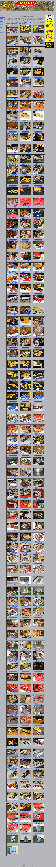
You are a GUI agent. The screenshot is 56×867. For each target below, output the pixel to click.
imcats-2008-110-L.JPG (25, 423)
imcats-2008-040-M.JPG (13, 174)
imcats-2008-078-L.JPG (38, 304)
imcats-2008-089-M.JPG (25, 347)
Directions (1, 21)
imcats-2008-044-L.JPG (25, 186)
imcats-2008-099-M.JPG (38, 379)
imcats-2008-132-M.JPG (38, 498)
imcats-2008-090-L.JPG (38, 348)
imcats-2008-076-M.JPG (13, 303)
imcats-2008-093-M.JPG (38, 357)
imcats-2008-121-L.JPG (12, 466)
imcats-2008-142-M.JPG (13, 541)
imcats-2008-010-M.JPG (13, 66)
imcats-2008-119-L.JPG (25, 456)
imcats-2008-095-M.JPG (25, 368)
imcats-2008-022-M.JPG (13, 109)
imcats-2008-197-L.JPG (25, 737)
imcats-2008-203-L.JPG (25, 758)
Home (1, 15)
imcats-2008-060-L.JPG (38, 240)
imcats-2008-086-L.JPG (25, 337)
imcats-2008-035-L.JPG (25, 153)
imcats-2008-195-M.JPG (38, 725)
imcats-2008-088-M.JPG (13, 347)
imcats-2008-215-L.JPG (25, 801)
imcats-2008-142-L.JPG (12, 542)
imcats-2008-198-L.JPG (38, 737)
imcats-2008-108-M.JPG (38, 411)
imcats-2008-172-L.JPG (12, 650)
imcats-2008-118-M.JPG (13, 455)
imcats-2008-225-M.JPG (38, 833)
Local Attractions (3, 25)
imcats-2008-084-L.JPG (38, 326)
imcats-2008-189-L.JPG (38, 704)
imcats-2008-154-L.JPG (12, 585)
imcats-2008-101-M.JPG (25, 390)
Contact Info (2, 32)
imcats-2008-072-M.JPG (38, 282)
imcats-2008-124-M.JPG (13, 476)
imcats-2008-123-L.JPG (38, 466)
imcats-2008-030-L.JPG (38, 132)
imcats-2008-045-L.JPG (38, 186)
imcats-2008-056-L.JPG (25, 229)
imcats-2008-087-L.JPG (38, 337)
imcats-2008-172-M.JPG (13, 649)
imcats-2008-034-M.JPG (13, 152)
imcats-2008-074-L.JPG (25, 294)
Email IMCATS (2, 33)
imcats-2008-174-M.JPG (38, 649)
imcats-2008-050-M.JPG (25, 206)
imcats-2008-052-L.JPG (12, 218)
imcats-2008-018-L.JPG (38, 88)
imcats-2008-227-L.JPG (25, 845)
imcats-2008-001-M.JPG (13, 33)
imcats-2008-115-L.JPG (12, 445)
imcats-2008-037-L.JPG (12, 164)
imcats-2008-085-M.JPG (13, 336)
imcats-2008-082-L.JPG (12, 326)
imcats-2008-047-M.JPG (25, 195)
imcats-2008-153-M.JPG (38, 573)
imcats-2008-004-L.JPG (12, 45)
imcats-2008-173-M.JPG (25, 649)
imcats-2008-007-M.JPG (13, 55)
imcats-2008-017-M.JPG (25, 87)
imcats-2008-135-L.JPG (38, 510)
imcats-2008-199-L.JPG (12, 747)
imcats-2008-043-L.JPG (12, 186)
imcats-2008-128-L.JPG (25, 488)
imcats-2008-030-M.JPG (38, 131)
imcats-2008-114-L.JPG (38, 434)
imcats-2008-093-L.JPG (38, 358)
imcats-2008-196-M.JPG (13, 735)
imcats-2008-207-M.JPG (38, 768)
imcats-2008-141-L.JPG (38, 531)
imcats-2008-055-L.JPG (12, 229)
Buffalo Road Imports (30, 863)
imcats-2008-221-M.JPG (25, 822)
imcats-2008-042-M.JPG (38, 174)
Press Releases (2, 29)
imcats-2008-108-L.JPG (38, 412)
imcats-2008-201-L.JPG (38, 747)
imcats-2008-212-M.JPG (25, 789)
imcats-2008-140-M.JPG (25, 530)
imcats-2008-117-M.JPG (38, 444)
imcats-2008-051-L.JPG (38, 207)
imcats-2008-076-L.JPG (12, 304)
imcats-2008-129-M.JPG (38, 487)
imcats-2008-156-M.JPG (38, 584)
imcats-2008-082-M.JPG (13, 325)
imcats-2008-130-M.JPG (13, 498)
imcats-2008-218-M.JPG (25, 811)
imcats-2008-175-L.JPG (12, 661)
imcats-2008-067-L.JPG (12, 272)
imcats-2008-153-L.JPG (38, 574)
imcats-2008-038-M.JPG (25, 163)
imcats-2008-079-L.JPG (12, 315)
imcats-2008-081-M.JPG (38, 314)
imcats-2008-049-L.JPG (12, 207)
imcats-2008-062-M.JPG (25, 249)
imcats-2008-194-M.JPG (25, 725)
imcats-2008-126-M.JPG (38, 476)
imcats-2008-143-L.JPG (25, 542)
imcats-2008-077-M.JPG (25, 303)
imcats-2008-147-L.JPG (38, 553)
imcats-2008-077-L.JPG (25, 304)
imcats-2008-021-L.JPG (38, 99)
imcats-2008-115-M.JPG (13, 444)
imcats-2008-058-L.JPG (12, 240)
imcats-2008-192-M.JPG (38, 714)
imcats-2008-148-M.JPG (13, 563)
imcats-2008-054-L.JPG (38, 218)
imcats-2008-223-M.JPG (13, 833)
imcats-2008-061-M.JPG (13, 249)
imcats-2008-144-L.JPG (38, 542)
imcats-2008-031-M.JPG (13, 141)
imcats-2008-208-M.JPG (13, 779)
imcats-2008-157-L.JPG (12, 596)
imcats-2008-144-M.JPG (38, 541)
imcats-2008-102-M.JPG (38, 390)
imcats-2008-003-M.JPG (38, 33)
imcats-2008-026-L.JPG (25, 121)
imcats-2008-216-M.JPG (38, 800)
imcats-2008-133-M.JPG (13, 509)
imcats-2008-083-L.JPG (25, 326)
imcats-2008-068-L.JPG (25, 272)
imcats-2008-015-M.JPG (38, 77)
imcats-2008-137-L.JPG (25, 520)
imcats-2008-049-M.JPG (13, 206)
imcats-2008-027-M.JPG (38, 120)
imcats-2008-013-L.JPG (12, 78)
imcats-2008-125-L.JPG (25, 477)
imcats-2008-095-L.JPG (25, 369)
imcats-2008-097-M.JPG (13, 379)
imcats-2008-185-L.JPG (25, 693)
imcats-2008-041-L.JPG (25, 175)
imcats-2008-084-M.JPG (38, 325)
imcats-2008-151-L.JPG (12, 574)
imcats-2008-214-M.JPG (13, 800)
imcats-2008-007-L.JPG (12, 56)
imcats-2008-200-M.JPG (25, 746)
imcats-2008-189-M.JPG (38, 703)
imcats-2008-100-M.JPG (13, 390)
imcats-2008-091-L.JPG (12, 358)
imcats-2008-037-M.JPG (13, 163)
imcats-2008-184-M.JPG (13, 692)
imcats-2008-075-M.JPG (38, 293)
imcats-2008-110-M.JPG (25, 422)
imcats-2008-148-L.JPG (12, 564)
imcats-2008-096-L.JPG (38, 369)
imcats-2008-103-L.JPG (12, 402)
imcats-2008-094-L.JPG (12, 369)
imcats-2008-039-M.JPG (38, 163)
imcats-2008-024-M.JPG (38, 109)
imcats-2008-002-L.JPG (25, 34)
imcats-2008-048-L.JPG (38, 196)
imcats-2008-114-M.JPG (38, 433)
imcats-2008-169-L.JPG (12, 639)
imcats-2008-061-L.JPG (12, 250)
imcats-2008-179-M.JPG (25, 671)
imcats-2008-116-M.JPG (25, 444)
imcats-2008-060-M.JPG (38, 239)
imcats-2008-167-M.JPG (25, 627)
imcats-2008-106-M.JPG (13, 411)
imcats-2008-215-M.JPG (25, 800)
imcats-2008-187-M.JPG (13, 703)
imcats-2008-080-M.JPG (25, 314)
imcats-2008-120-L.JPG (38, 456)
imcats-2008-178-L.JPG (12, 672)
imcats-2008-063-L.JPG (38, 250)
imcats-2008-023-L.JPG (25, 110)
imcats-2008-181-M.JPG (13, 681)
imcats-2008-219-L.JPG (38, 812)
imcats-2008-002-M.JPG (25, 33)
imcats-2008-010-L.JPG (12, 67)
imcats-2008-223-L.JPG (12, 834)
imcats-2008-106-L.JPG (12, 412)
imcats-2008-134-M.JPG (25, 509)
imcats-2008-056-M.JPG (25, 228)
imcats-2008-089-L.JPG (25, 348)
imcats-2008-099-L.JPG (38, 380)
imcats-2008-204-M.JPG (38, 757)
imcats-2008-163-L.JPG (12, 618)
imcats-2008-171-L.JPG (38, 639)
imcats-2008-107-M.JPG (25, 411)
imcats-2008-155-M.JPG (25, 584)
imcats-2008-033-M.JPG (38, 141)
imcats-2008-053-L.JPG (25, 218)
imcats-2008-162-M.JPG (38, 606)
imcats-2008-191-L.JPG (25, 715)
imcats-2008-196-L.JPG (12, 737)
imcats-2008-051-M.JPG (38, 206)
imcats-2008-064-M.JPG (13, 260)
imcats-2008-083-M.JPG (25, 325)
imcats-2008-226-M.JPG (13, 843)
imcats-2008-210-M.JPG (38, 779)
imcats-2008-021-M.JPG (38, 98)
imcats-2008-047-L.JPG (25, 196)
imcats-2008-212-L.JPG (25, 791)
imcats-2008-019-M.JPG (13, 98)
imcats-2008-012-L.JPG (38, 67)
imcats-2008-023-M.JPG (25, 109)
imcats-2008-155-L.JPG (25, 585)
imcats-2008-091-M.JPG (13, 357)
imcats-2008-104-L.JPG (25, 402)
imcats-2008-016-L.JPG (12, 88)
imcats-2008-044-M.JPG (25, 185)
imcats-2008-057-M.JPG (38, 228)
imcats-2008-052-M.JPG (13, 217)
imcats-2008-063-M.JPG (38, 249)
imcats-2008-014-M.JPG (25, 77)
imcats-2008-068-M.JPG (25, 271)
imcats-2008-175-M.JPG (13, 660)
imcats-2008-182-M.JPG (25, 681)
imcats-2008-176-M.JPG (25, 660)
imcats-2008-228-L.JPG (38, 845)
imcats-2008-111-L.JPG (38, 423)
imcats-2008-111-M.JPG (38, 422)
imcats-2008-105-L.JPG (38, 402)
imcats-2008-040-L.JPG (12, 175)
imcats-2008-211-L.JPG (12, 791)
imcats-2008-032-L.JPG (25, 142)
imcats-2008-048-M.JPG (38, 195)
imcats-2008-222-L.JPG (38, 823)
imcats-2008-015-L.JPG (38, 78)
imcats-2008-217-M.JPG (13, 811)
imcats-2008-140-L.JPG (25, 531)
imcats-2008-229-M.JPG (13, 854)
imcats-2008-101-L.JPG (25, 391)
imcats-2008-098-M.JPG (25, 379)
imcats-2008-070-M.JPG (13, 282)
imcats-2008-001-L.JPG (12, 34)
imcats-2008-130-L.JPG (12, 499)
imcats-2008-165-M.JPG (38, 617)
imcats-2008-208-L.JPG (12, 780)
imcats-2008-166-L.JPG (12, 628)
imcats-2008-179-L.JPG (25, 672)
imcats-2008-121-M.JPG (13, 465)
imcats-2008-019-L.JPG (12, 99)
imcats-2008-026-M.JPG (25, 120)
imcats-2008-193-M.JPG (13, 725)
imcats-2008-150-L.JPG (38, 564)
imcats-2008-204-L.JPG (38, 758)
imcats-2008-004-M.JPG (13, 44)
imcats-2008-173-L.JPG (25, 650)
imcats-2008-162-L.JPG (38, 607)
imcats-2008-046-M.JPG (13, 195)
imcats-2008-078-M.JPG (38, 303)
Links (1, 30)
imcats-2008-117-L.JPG (38, 445)
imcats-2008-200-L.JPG (25, 747)
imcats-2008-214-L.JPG (12, 801)
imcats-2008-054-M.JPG (38, 217)
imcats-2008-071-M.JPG (25, 282)
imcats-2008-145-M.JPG (13, 552)
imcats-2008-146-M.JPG (25, 552)
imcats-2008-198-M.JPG (38, 735)
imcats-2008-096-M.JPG (38, 368)
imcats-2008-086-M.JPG (25, 336)
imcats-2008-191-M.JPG (25, 714)
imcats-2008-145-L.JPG (12, 553)
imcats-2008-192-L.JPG (38, 715)
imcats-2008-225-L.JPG (38, 834)
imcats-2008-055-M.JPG (13, 228)
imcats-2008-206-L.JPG (25, 769)
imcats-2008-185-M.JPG (25, 692)
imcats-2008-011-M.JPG (25, 66)
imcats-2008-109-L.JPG (12, 423)
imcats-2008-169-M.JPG (13, 638)
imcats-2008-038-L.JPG (25, 164)
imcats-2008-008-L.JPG (25, 56)
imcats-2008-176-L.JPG (25, 661)
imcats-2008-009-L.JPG (38, 56)
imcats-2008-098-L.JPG (25, 380)
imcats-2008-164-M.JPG (25, 617)
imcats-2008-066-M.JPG (38, 260)
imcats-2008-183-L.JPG (38, 682)
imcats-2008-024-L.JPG (38, 110)
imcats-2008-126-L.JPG (38, 477)
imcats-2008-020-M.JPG (25, 98)
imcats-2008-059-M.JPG (25, 239)
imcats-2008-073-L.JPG (12, 294)
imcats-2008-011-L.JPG (25, 67)
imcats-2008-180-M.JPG (38, 671)
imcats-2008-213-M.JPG (38, 789)
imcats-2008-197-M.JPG (25, 735)
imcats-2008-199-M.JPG (13, 746)
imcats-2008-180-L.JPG (38, 672)
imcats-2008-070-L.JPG (12, 283)
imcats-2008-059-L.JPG (25, 240)
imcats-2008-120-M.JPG (38, 455)
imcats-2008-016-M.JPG (13, 87)
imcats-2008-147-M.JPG (38, 552)
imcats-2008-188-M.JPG (25, 703)
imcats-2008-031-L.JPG (12, 142)
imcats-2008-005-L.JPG (25, 45)
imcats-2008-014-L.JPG (25, 78)
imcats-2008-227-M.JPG (25, 843)
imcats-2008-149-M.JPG (25, 563)
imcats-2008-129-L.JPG (38, 488)
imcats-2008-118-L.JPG (12, 456)
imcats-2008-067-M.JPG (13, 271)
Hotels (1, 27)
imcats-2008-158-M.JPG (25, 595)
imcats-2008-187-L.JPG (12, 704)
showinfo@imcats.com (31, 862)
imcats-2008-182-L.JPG (25, 682)
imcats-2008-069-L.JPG (38, 272)
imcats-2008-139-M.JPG (13, 530)
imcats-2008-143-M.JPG (25, 541)
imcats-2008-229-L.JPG (12, 855)
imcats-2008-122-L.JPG (25, 466)
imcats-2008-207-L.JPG (38, 769)
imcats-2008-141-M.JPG (38, 530)
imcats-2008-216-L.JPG (38, 801)
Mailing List (2, 22)
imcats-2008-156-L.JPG (38, 585)
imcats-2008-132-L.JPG (38, 499)
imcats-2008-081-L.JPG (38, 315)
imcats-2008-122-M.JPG (25, 465)
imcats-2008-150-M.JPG (38, 563)
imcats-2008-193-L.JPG (12, 726)
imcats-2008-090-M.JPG (38, 347)
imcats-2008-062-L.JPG (25, 250)
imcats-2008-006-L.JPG (38, 45)
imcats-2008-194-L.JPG (25, 726)
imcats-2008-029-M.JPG (25, 131)
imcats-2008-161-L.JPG (25, 607)
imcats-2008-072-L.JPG (38, 283)
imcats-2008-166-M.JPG (13, 627)
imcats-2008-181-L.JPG (12, 682)
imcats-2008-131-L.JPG (25, 499)
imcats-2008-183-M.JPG (38, 681)
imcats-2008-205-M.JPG (13, 768)
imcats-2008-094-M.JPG (13, 368)
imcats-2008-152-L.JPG (25, 574)
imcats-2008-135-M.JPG (38, 509)
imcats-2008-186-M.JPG (38, 692)
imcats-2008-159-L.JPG (38, 596)
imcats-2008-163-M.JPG (13, 617)
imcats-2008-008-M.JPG (25, 55)
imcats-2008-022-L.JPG (12, 110)
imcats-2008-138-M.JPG (38, 519)
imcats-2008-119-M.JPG (25, 455)
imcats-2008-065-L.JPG (25, 261)
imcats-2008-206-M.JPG (25, 768)
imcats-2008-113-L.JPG (25, 434)
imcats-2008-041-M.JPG (25, 174)
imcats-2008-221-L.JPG (25, 823)
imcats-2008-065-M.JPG (25, 260)
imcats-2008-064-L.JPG (12, 261)
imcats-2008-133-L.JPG (12, 510)
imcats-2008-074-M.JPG (25, 293)
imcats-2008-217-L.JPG (12, 812)
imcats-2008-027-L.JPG (38, 121)
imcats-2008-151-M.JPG (13, 573)
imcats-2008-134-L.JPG (25, 510)
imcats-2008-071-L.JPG (25, 283)
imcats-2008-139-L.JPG (12, 531)
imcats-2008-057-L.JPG (38, 229)
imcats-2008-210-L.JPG (38, 780)
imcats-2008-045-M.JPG (38, 185)
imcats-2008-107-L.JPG (25, 412)
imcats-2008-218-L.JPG (25, 812)
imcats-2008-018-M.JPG (38, 87)
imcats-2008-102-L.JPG (38, 391)
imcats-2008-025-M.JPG (13, 120)
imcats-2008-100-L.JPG (12, 391)
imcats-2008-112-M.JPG (13, 433)
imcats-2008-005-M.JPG (25, 44)
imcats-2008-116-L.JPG (25, 445)
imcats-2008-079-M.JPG (13, 314)
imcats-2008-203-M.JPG (25, 757)
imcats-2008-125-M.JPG (25, 476)
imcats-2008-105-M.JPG (38, 401)
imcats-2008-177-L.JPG (38, 661)
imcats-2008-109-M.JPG (13, 422)
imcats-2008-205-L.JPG (12, 769)
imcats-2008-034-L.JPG (12, 153)
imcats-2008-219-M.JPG (38, 811)
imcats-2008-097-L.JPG (12, 380)
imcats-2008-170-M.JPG (25, 638)
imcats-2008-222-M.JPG (38, 822)
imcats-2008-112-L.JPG (12, 434)
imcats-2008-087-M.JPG (38, 336)
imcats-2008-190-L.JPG (12, 715)
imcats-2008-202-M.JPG (13, 757)
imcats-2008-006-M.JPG (38, 44)
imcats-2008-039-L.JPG (38, 164)
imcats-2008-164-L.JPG (25, 618)
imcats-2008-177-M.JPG (38, 660)
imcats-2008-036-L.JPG (38, 153)
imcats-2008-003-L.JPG (38, 34)
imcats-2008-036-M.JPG (38, 152)
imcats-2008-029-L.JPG (25, 132)
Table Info (1, 24)
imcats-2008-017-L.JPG (25, 88)
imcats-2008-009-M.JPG (38, 55)
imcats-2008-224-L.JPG (25, 834)
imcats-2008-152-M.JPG (25, 573)
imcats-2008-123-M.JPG (38, 465)
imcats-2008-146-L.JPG (25, 553)
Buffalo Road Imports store (27, 22)
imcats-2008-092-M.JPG (25, 357)
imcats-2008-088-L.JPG (12, 348)
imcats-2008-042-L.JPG (38, 175)
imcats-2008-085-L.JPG (12, 337)
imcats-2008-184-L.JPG (12, 693)
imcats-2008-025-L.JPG (12, 121)
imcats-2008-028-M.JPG (13, 131)
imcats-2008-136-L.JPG (12, 520)
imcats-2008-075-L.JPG (38, 294)
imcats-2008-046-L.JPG (12, 196)
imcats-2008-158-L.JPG (25, 596)
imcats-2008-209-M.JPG (25, 779)
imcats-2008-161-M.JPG (25, 606)
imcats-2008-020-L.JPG (25, 99)
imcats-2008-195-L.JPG (38, 726)
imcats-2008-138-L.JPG (38, 520)
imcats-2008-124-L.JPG (12, 477)
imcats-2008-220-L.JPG (12, 823)
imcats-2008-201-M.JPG (38, 746)
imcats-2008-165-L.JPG (38, 618)
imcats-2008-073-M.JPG (13, 293)
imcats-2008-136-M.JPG (13, 519)
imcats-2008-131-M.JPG (25, 498)
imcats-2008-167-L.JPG (25, 628)
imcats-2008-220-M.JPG (13, 822)
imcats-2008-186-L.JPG (38, 693)
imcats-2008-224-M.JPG (25, 833)
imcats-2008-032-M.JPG (25, 141)
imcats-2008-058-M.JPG (13, 239)
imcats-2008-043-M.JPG (13, 185)
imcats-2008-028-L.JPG (12, 132)
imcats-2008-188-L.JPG (25, 704)
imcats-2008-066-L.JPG (38, 261)
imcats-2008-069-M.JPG (38, 271)
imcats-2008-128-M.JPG (25, 487)
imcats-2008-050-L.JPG (25, 207)
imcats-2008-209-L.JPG (25, 780)
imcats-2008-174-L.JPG (38, 650)
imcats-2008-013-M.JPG (13, 77)
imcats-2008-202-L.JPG (12, 758)
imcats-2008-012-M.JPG (38, 66)
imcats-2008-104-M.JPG (25, 401)
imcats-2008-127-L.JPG (12, 488)
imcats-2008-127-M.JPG (13, 487)
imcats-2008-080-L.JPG (25, 315)
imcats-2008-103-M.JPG (13, 401)
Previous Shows (2, 19)
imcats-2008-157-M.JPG (13, 595)
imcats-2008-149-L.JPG (25, 564)
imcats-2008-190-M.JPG (13, 714)
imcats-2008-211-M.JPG (13, 789)
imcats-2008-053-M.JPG (25, 217)
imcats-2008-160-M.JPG (13, 606)
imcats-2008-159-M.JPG (38, 595)
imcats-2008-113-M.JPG (25, 433)
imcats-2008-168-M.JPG (38, 627)
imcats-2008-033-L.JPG (38, 142)
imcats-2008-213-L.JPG (38, 791)
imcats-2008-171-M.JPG (38, 638)
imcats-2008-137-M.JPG (25, 519)
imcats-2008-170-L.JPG (25, 639)
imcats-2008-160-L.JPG (12, 607)
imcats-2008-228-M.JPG (38, 843)
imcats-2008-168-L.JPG (38, 628)
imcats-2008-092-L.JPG (25, 358)
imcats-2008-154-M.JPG (13, 584)
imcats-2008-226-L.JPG (12, 845)
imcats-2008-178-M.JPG (13, 671)
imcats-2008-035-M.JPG (25, 152)
